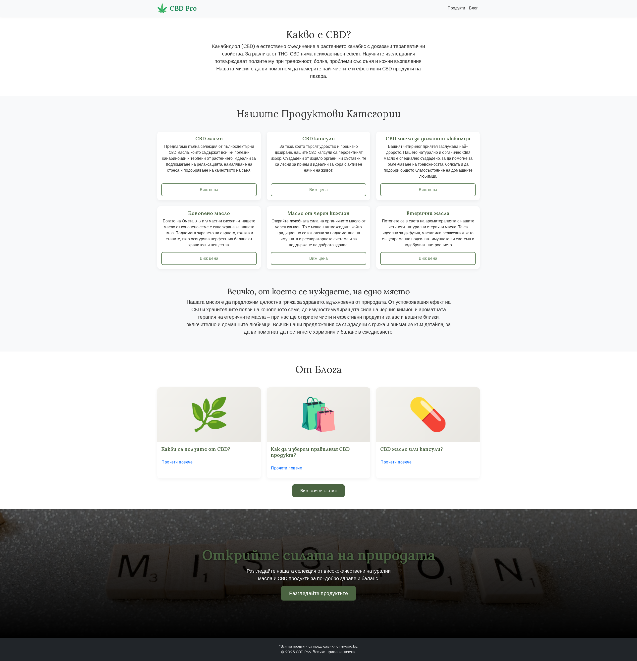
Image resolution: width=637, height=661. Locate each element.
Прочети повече (177, 462)
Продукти (456, 8)
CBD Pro (183, 8)
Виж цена (209, 189)
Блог (473, 8)
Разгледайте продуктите (318, 593)
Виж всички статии (318, 490)
